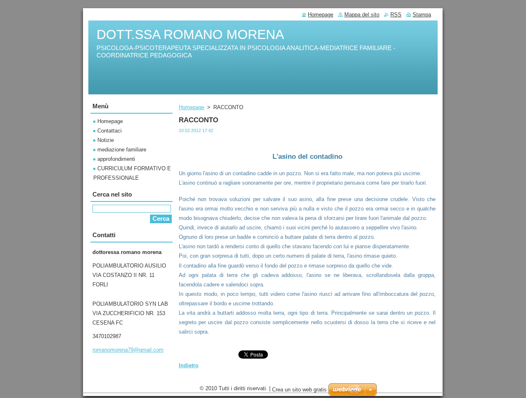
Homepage (191, 107)
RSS (395, 14)
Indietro (188, 365)
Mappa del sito (361, 14)
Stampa (422, 14)
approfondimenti (116, 159)
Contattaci (109, 131)
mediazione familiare (121, 149)
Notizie (105, 140)
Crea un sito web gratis (299, 390)
